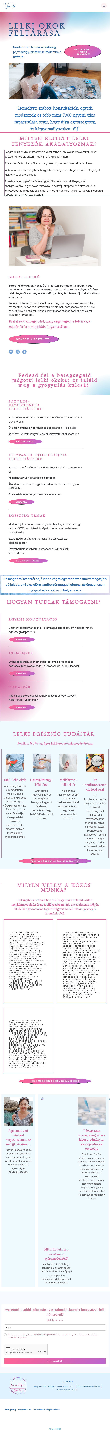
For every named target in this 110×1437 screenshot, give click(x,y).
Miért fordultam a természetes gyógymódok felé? (56, 1254)
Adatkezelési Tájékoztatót (44, 1335)
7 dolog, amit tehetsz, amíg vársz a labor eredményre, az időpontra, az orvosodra (92, 1139)
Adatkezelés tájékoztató (47, 1409)
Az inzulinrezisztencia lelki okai (95, 784)
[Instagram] (17, 351)
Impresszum (24, 1409)
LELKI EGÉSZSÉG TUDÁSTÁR (54, 734)
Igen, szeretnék (55, 1361)
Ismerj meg (10, 1409)
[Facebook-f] (11, 351)
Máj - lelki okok (15, 780)
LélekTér (67, 1381)
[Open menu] (104, 5)
